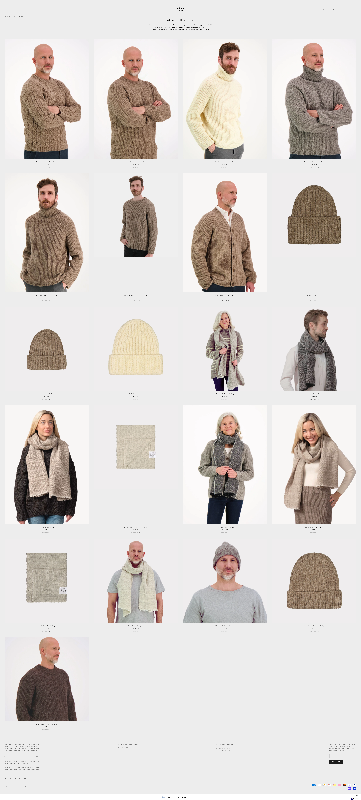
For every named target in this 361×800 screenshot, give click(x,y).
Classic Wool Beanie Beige (314, 626)
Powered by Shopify (24, 786)
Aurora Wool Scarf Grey (225, 394)
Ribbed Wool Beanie (314, 295)
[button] (356, 799)
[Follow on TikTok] (20, 778)
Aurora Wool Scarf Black (314, 394)
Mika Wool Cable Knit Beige (46, 161)
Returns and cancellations (128, 744)
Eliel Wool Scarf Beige (314, 527)
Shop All (7, 8)
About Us (28, 8)
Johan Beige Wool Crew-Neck (135, 161)
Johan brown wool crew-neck (46, 724)
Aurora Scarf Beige (46, 527)
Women (14, 8)
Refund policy (123, 747)
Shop (10, 16)
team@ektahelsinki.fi (224, 748)
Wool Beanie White (136, 394)
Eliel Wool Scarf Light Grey (136, 626)
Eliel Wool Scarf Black (225, 527)
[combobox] (170, 797)
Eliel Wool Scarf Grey (46, 626)
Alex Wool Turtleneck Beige (46, 295)
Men (21, 8)
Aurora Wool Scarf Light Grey (135, 527)
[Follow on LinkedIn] (25, 778)
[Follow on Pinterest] (15, 778)
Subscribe (336, 761)
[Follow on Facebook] (5, 778)
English (334, 9)
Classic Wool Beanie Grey (225, 626)
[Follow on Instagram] (10, 778)
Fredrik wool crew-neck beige (135, 295)
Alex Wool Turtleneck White (225, 161)
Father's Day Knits (18, 16)
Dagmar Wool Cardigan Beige (225, 295)
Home (6, 16)
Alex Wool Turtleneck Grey (314, 161)
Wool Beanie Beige (47, 394)
